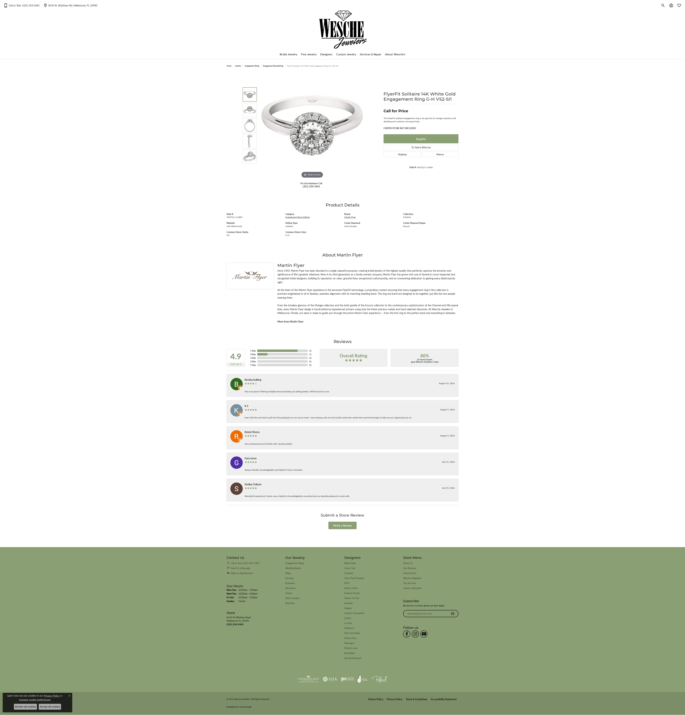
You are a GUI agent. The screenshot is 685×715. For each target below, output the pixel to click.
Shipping (402, 154)
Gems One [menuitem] (349, 568)
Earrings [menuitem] (289, 578)
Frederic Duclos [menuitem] (352, 593)
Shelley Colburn (253, 484)
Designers (326, 54)
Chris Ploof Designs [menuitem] (354, 578)
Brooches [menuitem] (290, 603)
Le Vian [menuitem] (348, 623)
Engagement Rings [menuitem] (294, 563)
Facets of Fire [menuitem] (351, 588)
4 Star (253, 354)
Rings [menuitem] (288, 573)
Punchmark (246, 707)
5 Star (253, 350)
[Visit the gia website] (330, 679)
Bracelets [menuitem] (290, 583)
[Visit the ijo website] (347, 679)
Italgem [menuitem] (348, 608)
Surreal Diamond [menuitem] (352, 657)
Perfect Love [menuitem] (350, 647)
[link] (70, 5)
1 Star (253, 365)
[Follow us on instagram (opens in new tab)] (415, 634)
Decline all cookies (25, 706)
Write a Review (342, 525)
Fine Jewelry (309, 54)
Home (229, 66)
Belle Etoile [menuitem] (350, 563)
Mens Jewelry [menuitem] (292, 598)
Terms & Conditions (416, 699)
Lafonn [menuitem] (347, 618)
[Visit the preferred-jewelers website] (380, 679)
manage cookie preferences (34, 699)
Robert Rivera (252, 432)
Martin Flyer (350, 217)
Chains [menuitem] (288, 593)
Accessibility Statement (444, 699)
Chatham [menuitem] (348, 573)
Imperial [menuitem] (348, 603)
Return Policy (375, 699)
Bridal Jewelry (288, 54)
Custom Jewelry (346, 54)
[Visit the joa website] (363, 679)
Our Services (409, 583)
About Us (408, 563)
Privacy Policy (394, 699)
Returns (440, 154)
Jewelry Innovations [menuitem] (354, 613)
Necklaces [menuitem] (290, 588)
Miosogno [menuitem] (349, 642)
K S (246, 406)
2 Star (253, 361)
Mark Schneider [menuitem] (352, 633)
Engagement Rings (252, 66)
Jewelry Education (412, 588)
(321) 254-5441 (311, 186)
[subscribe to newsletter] (452, 613)
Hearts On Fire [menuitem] (351, 598)
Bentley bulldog (253, 379)
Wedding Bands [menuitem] (293, 568)
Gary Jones (251, 458)
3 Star (253, 357)
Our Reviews (409, 568)
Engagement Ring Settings (273, 66)
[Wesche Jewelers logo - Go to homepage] (342, 26)
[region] (312, 125)
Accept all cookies (50, 706)
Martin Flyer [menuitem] (350, 638)
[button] (22, 5)
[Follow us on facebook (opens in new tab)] (406, 634)
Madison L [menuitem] (349, 628)
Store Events (409, 573)
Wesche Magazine (412, 578)
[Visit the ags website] (308, 679)
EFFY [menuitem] (347, 583)
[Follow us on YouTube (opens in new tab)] (423, 634)
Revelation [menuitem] (349, 652)
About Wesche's (395, 54)
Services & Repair (370, 54)
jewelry (238, 66)
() (310, 350)
